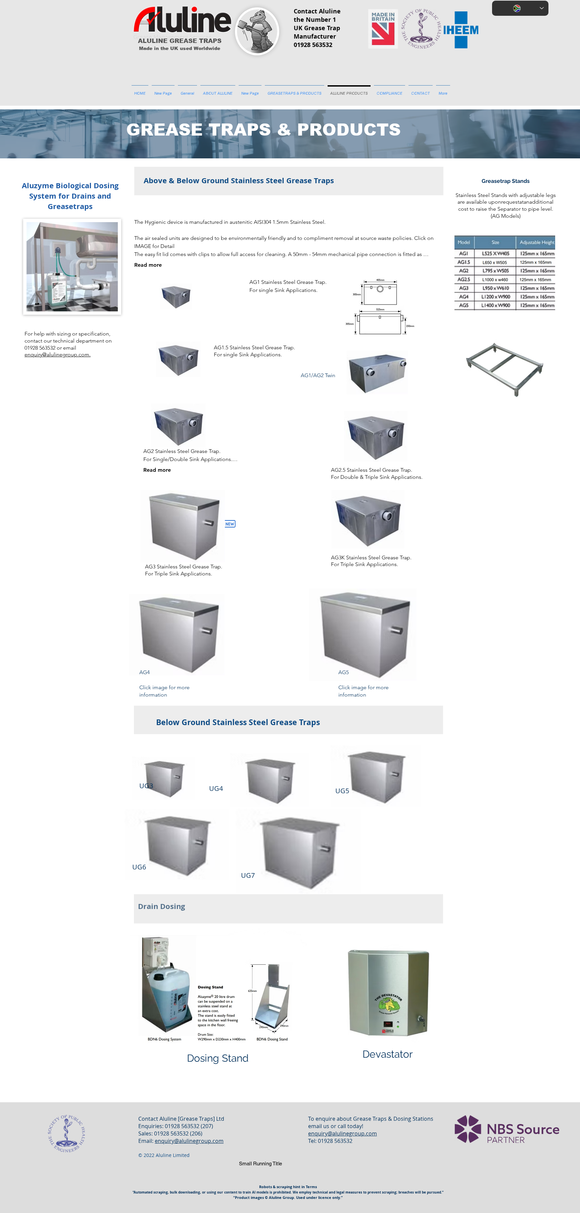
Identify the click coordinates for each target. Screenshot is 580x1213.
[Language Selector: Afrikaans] (520, 8)
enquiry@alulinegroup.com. (58, 354)
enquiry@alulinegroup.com (189, 1141)
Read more (148, 265)
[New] (229, 523)
